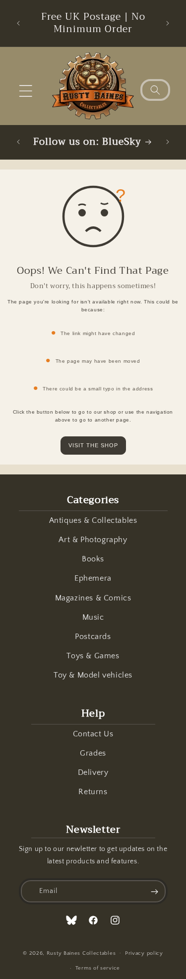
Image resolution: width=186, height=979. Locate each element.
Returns (92, 791)
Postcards (93, 636)
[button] (26, 91)
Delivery (93, 772)
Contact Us (93, 733)
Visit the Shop (93, 445)
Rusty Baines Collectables (81, 953)
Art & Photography (93, 539)
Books (93, 558)
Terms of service (97, 968)
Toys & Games (92, 655)
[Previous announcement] (18, 23)
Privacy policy (144, 953)
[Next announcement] (168, 23)
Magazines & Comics (93, 598)
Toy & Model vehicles (93, 675)
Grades (93, 753)
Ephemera (93, 578)
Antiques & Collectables (93, 520)
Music (93, 617)
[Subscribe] (155, 891)
